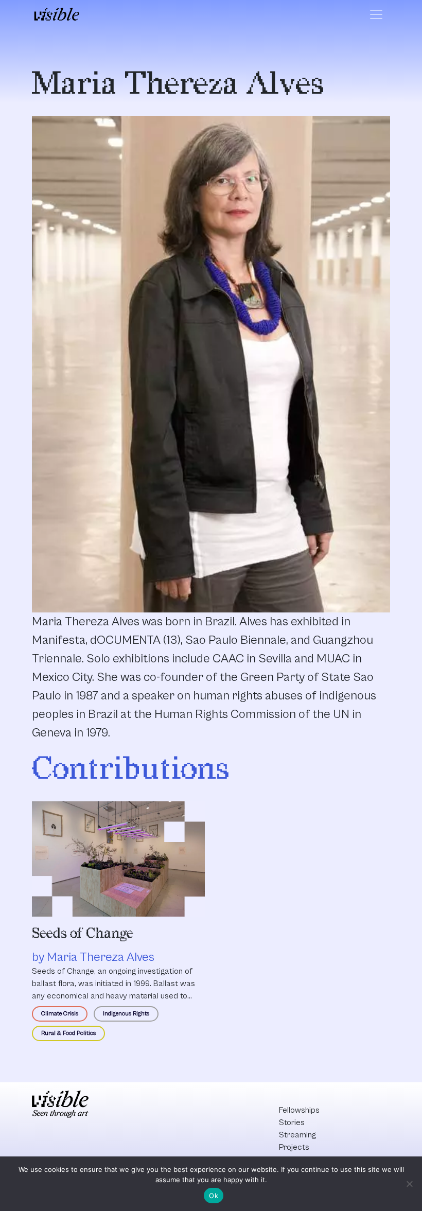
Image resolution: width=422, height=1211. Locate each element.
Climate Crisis (59, 1013)
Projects (294, 1147)
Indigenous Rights (126, 1013)
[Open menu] (376, 14)
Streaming (297, 1134)
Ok (213, 1195)
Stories (292, 1122)
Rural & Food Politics (68, 1033)
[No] (409, 1184)
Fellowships (299, 1110)
